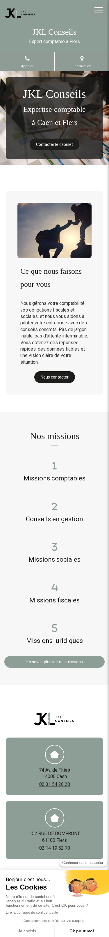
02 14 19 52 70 (54, 848)
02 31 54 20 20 (54, 784)
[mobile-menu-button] (99, 10)
